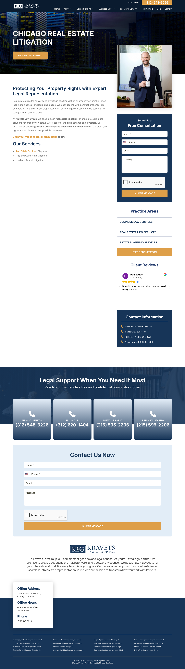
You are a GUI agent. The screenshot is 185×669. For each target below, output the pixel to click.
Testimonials (147, 9)
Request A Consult (30, 55)
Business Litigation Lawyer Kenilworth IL (149, 640)
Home (57, 9)
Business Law (105, 9)
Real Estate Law (126, 9)
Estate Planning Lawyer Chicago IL (106, 640)
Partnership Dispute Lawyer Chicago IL (67, 643)
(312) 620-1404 (138, 331)
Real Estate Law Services (138, 232)
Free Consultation (145, 252)
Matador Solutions (106, 663)
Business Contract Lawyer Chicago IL (67, 640)
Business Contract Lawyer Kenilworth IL (27, 640)
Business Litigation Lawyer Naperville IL (108, 650)
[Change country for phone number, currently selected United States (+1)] (125, 142)
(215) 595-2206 (144, 337)
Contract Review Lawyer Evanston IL (26, 643)
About (66, 9)
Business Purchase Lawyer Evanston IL (27, 647)
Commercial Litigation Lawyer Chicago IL (68, 650)
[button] (170, 287)
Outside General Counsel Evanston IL (26, 650)
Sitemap (75, 663)
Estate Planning (84, 9)
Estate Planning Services (138, 242)
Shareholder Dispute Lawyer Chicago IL (108, 647)
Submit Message (144, 193)
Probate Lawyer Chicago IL (63, 647)
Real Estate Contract (26, 151)
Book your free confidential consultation (35, 136)
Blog (159, 9)
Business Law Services (136, 221)
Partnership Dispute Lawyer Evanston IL (149, 643)
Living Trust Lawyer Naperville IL (146, 650)
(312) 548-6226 (156, 2)
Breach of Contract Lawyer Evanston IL (148, 647)
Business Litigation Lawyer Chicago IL (108, 643)
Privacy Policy (84, 663)
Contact (168, 9)
